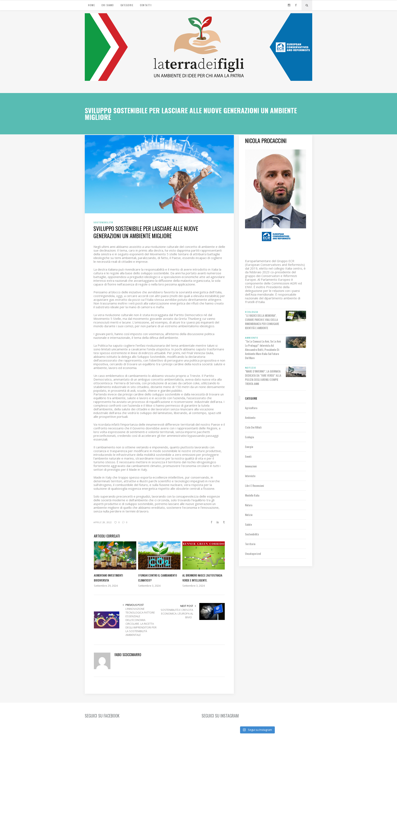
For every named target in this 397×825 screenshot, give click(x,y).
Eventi (248, 456)
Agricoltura (251, 408)
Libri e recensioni (254, 485)
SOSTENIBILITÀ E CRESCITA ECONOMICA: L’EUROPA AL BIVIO (177, 613)
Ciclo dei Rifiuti (253, 427)
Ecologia (249, 437)
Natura (248, 505)
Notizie (248, 514)
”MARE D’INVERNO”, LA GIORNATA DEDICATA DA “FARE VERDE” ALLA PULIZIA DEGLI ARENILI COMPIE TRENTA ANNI (263, 377)
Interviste (250, 476)
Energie (249, 446)
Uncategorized (253, 553)
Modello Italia (252, 495)
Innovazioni (251, 466)
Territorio (250, 544)
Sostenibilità (252, 534)
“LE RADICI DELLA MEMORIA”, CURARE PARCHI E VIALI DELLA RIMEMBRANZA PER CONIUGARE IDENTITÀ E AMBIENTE (262, 321)
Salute (248, 524)
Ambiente (250, 417)
